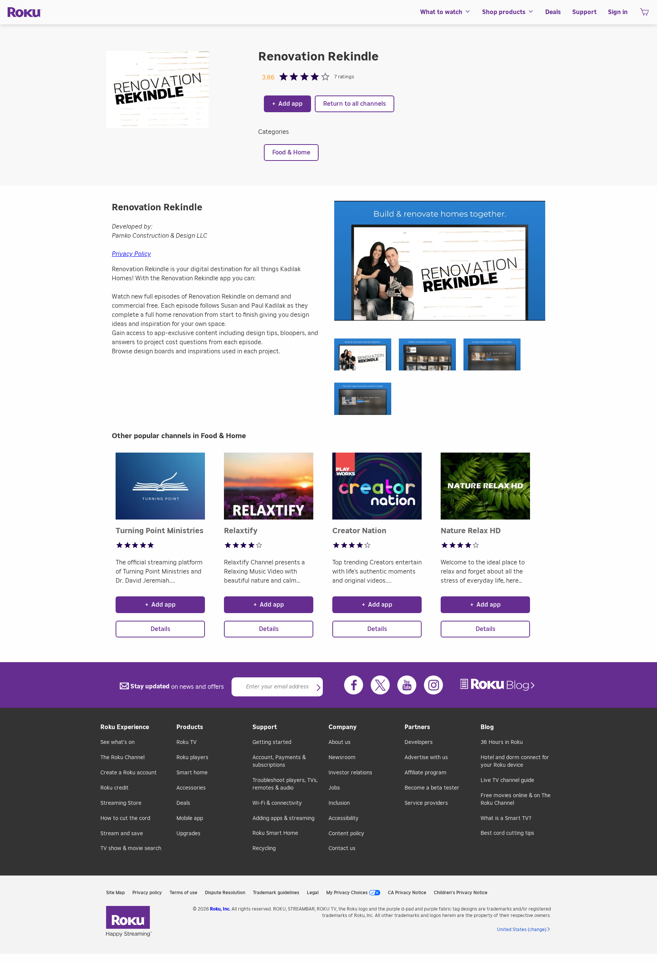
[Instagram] (433, 684)
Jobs (334, 788)
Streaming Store (120, 803)
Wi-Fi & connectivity (277, 803)
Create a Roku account (128, 772)
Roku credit (114, 788)
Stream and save (121, 833)
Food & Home (291, 152)
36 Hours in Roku (502, 742)
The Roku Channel (122, 757)
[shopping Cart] (644, 14)
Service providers (426, 803)
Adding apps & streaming (283, 818)
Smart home (192, 772)
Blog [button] (487, 727)
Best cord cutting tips (507, 833)
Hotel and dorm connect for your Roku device (515, 761)
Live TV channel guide (507, 780)
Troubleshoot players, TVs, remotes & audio (284, 784)
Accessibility (343, 818)
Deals (183, 803)
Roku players (192, 757)
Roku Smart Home (275, 833)
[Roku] (25, 12)
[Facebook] (353, 684)
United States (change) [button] (521, 929)
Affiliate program (425, 772)
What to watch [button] (441, 12)
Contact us (341, 848)
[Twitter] (380, 684)
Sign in (618, 12)
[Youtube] (406, 684)
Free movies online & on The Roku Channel (516, 799)
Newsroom (341, 757)
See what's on (117, 742)
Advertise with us (426, 757)
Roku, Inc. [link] (220, 909)
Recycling (264, 848)
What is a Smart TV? (506, 818)
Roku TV (186, 742)
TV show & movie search (130, 848)
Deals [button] (553, 12)
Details (160, 629)
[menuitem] (445, 12)
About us (339, 742)
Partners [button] (417, 727)
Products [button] (189, 727)
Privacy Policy (131, 254)
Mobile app (189, 818)
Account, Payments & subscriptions (279, 761)
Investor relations (350, 772)
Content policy (346, 833)
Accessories (191, 788)
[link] (498, 685)
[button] (366, 357)
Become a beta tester (432, 788)
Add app (287, 104)
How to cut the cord (125, 818)
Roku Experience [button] (124, 727)
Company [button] (342, 727)
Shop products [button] (503, 12)
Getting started (271, 742)
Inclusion (339, 803)
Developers (419, 742)
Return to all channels (354, 104)
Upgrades (188, 833)
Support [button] (584, 12)
